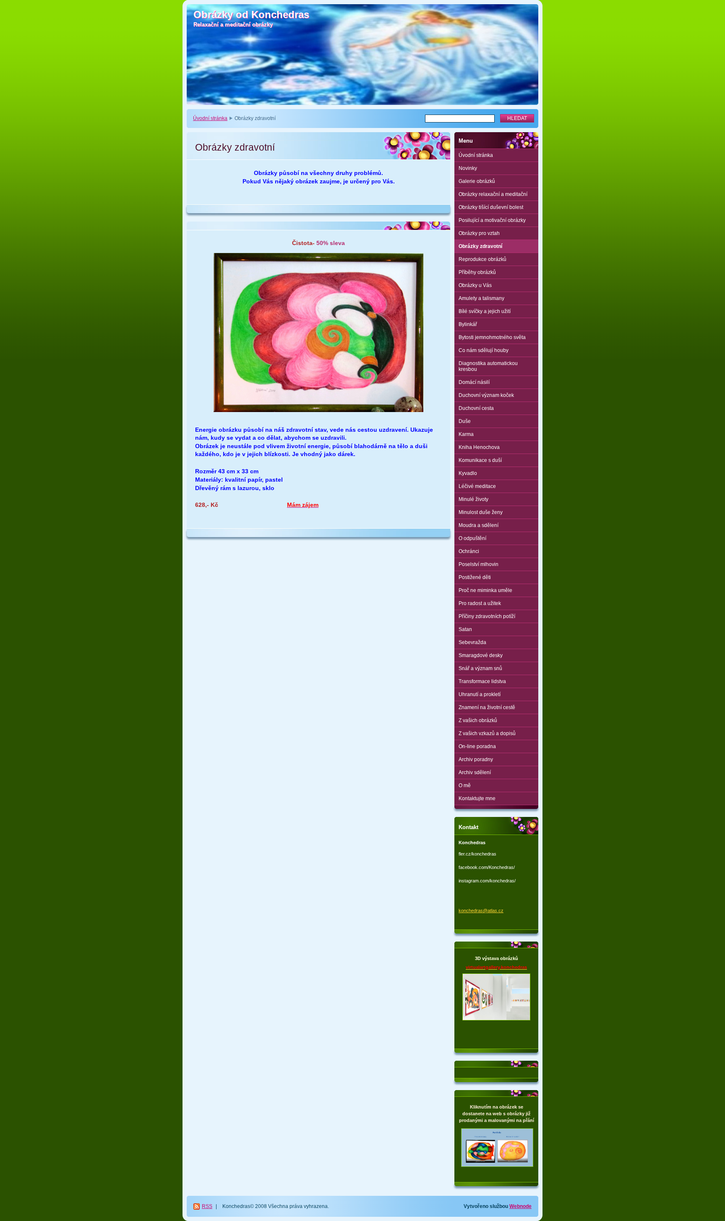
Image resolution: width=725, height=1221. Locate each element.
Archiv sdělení (475, 772)
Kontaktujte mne (477, 798)
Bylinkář (468, 324)
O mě (465, 785)
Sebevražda (472, 642)
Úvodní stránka (210, 118)
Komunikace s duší (480, 460)
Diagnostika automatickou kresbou (488, 366)
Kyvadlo (468, 473)
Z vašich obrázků (478, 720)
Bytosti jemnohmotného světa (492, 337)
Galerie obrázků (477, 181)
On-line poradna (477, 746)
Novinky (468, 168)
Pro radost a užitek (480, 603)
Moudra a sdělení (478, 525)
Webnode (520, 1206)
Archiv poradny (476, 759)
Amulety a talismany (481, 298)
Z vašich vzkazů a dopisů (487, 733)
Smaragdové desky (481, 655)
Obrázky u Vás (475, 285)
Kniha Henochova (479, 447)
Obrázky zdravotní (480, 246)
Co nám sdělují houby (484, 350)
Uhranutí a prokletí (480, 694)
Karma (466, 434)
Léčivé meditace (477, 486)
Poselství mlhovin (478, 564)
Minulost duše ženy (481, 512)
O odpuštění (472, 538)
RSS (207, 1206)
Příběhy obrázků (477, 272)
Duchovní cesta (476, 408)
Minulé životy (473, 499)
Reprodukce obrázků (482, 259)
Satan (465, 629)
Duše (465, 421)
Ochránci (469, 551)
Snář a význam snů (480, 668)
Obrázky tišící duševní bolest (491, 207)
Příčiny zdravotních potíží (487, 616)
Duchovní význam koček (486, 395)
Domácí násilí (474, 382)
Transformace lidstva (482, 681)
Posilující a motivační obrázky (492, 220)
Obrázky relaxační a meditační (493, 194)
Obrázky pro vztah (479, 233)
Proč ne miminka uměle (485, 590)
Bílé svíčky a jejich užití (485, 311)
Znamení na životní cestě (487, 707)
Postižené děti (475, 577)
